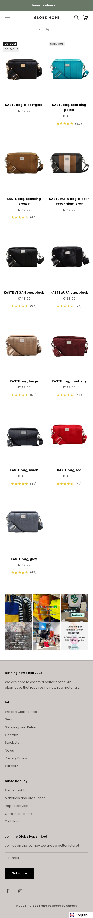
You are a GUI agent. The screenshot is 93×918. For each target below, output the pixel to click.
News (9, 750)
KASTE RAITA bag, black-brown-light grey (69, 201)
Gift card (12, 766)
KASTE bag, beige (24, 381)
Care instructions (18, 813)
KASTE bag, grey (24, 559)
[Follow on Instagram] (20, 891)
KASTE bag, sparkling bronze (24, 201)
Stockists (12, 742)
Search (11, 719)
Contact (11, 735)
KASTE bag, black (24, 470)
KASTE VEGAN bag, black (24, 292)
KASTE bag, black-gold (23, 105)
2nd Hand (13, 821)
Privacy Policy (16, 758)
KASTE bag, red (69, 470)
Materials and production (25, 798)
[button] (81, 915)
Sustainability (15, 790)
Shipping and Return (21, 727)
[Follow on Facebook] (7, 891)
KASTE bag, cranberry (69, 381)
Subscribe (19, 873)
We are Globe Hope (21, 711)
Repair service (16, 805)
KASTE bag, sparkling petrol (69, 107)
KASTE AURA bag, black (69, 292)
